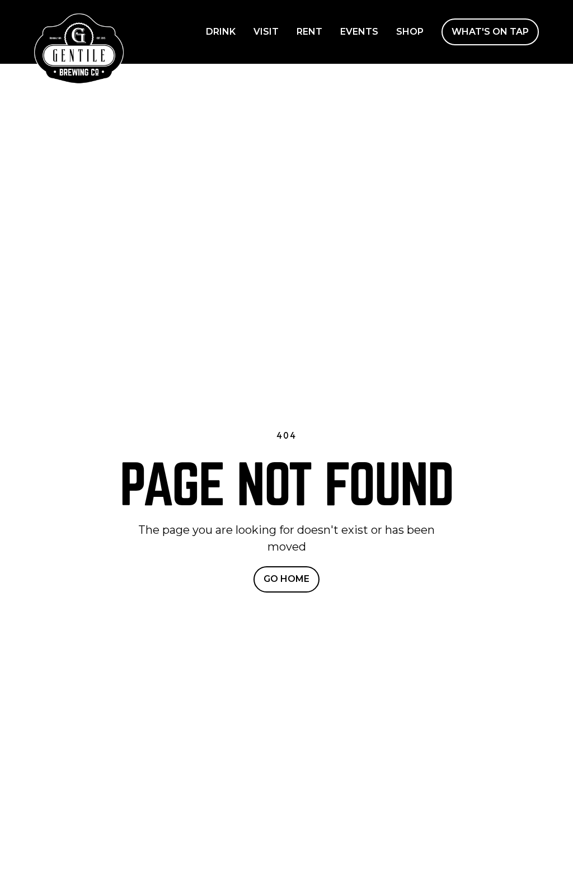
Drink (221, 31)
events (359, 31)
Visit (266, 31)
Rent (309, 31)
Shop (410, 31)
